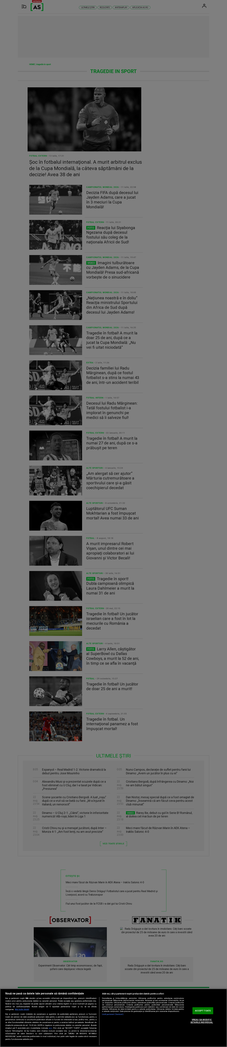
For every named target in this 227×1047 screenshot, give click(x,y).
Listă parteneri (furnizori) (112, 1014)
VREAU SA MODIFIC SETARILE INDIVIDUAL (201, 1021)
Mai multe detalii (22, 1009)
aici (50, 1028)
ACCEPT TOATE (203, 1011)
